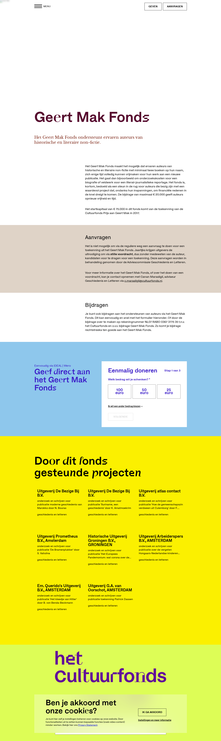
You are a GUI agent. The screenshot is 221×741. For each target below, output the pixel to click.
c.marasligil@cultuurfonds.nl (143, 280)
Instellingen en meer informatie (154, 720)
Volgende (120, 416)
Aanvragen (175, 6)
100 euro (119, 391)
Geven (153, 6)
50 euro (144, 391)
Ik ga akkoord (152, 712)
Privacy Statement (87, 725)
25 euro (169, 391)
